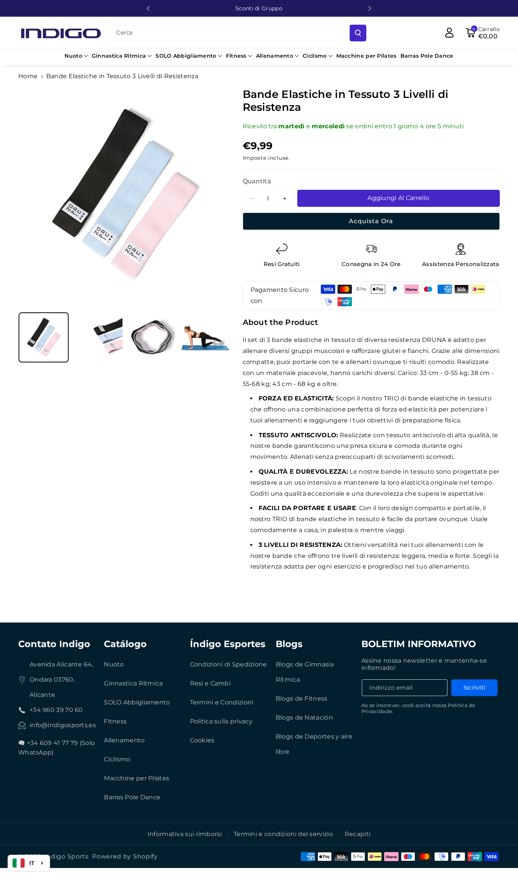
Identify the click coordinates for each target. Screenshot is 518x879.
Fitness (115, 721)
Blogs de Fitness (302, 698)
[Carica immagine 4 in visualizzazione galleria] (205, 337)
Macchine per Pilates (136, 778)
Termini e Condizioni (222, 702)
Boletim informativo (418, 643)
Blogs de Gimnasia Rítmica (305, 672)
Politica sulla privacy (221, 721)
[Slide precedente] (148, 8)
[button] (76, 55)
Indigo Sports (66, 856)
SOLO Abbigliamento (137, 702)
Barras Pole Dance (132, 797)
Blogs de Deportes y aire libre (314, 744)
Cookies (202, 740)
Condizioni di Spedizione (228, 664)
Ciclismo (117, 759)
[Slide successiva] (369, 8)
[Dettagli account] (449, 32)
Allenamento (124, 740)
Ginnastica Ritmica (133, 683)
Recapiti (357, 834)
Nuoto (114, 664)
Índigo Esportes (227, 643)
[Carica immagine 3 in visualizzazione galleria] (151, 337)
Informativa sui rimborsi (185, 834)
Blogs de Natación (304, 717)
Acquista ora (371, 221)
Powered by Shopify (125, 856)
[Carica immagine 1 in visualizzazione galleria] (44, 337)
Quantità (257, 181)
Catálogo (125, 643)
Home (28, 76)
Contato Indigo (54, 643)
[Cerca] (358, 33)
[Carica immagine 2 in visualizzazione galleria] (97, 337)
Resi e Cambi (210, 683)
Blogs (289, 643)
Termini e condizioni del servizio (283, 834)
